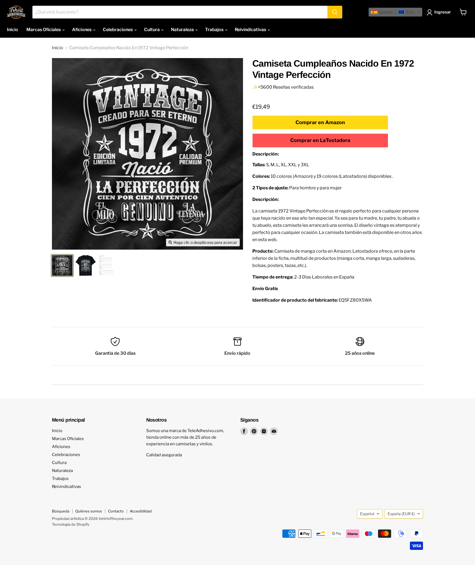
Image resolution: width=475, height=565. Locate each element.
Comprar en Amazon (320, 122)
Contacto (116, 511)
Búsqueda (60, 511)
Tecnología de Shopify (70, 524)
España (401, 513)
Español (367, 513)
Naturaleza (183, 29)
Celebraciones (118, 29)
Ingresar (442, 12)
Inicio (12, 29)
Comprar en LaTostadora (320, 140)
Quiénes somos (88, 511)
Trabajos (214, 29)
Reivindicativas (251, 29)
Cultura (152, 29)
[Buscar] (334, 12)
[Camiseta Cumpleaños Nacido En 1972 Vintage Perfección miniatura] (62, 265)
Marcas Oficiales (44, 29)
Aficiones (82, 29)
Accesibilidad (141, 511)
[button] (395, 12)
